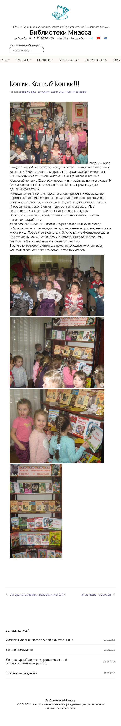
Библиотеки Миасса (60, 32)
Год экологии (43, 91)
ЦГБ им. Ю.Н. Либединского (72, 91)
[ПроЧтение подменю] (52, 60)
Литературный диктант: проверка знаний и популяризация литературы (37, 661)
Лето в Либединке (19, 649)
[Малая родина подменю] (78, 60)
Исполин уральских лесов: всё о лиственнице (40, 640)
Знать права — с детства (96, 594)
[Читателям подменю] (30, 60)
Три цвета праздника (21, 673)
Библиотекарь (27, 91)
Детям (54, 91)
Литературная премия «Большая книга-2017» (37, 594)
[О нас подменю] (9, 60)
